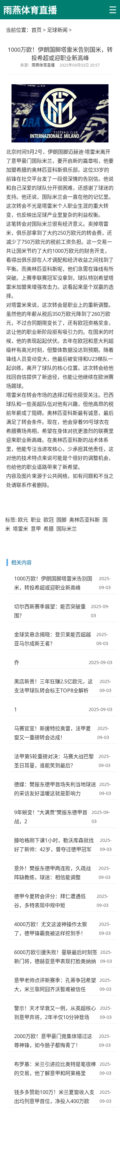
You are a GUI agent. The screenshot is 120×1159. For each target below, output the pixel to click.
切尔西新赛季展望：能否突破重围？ (50, 611)
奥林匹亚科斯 (84, 519)
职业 (36, 519)
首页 (36, 29)
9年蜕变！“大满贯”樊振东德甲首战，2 (50, 817)
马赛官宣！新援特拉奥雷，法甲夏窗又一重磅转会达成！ (52, 733)
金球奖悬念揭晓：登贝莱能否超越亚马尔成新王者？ (52, 639)
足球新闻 (57, 29)
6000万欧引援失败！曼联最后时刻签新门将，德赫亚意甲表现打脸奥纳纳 (55, 957)
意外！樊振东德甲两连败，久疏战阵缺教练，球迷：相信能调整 (52, 873)
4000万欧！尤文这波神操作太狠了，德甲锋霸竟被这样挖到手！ (50, 929)
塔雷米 (20, 528)
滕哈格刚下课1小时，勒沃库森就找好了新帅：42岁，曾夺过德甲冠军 (54, 845)
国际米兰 (66, 528)
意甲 (36, 528)
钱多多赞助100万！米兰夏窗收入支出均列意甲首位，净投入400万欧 (54, 1097)
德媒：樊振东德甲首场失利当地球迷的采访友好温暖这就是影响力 (55, 789)
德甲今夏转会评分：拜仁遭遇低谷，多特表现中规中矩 (50, 901)
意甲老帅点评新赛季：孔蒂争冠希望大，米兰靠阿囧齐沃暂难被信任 (55, 985)
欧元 (23, 519)
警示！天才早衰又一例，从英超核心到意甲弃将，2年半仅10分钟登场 (55, 1013)
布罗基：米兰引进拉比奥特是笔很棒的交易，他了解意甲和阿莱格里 (55, 1069)
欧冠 (49, 519)
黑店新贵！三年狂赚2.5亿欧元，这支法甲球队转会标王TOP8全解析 (53, 686)
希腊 (49, 528)
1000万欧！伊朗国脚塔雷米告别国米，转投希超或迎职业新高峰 (53, 583)
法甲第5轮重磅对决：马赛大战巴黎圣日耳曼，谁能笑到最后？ (54, 761)
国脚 (61, 519)
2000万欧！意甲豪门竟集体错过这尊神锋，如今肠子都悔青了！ (53, 1041)
